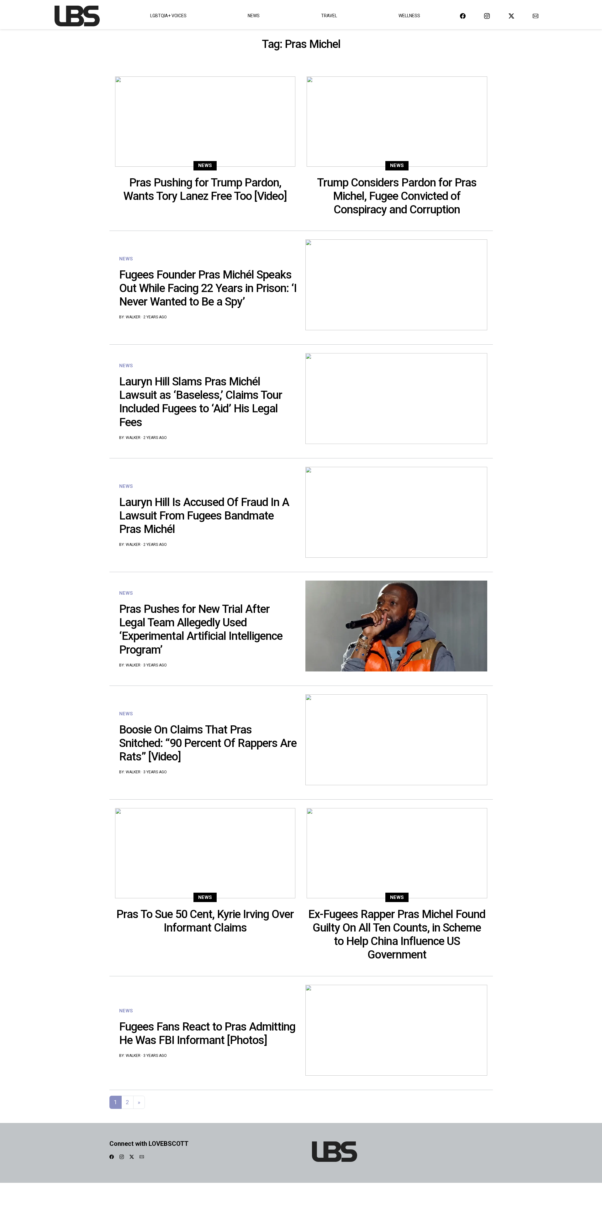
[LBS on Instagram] (487, 16)
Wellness (409, 15)
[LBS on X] (511, 16)
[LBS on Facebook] (463, 16)
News (254, 15)
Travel (329, 15)
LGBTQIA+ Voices (168, 15)
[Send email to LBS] (535, 16)
